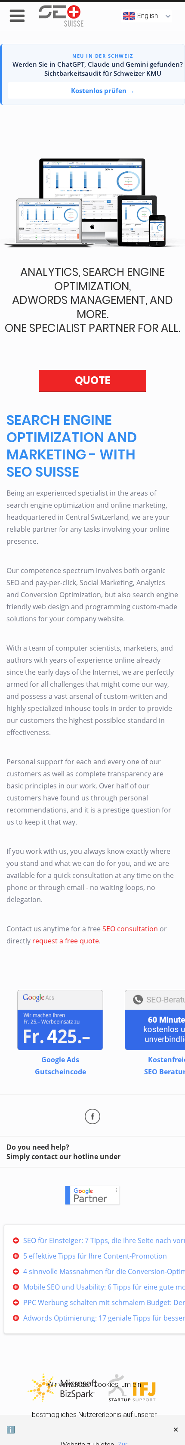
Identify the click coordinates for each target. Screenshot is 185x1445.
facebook (92, 1116)
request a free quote (65, 941)
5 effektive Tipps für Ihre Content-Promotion (95, 1256)
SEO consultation (130, 928)
